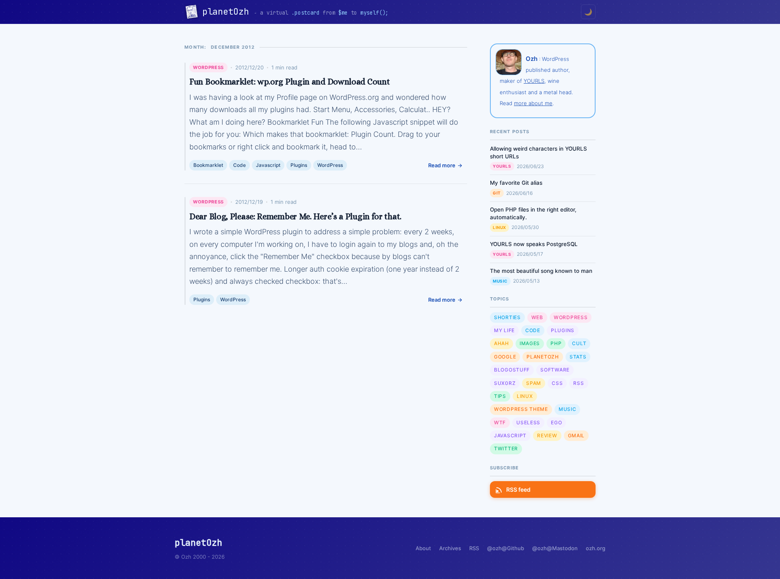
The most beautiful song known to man (541, 271)
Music (500, 281)
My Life (504, 330)
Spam (533, 383)
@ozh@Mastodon (555, 548)
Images (530, 343)
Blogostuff (512, 370)
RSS (578, 383)
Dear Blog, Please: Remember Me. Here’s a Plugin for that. (295, 216)
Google (505, 357)
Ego (556, 422)
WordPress (208, 67)
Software (555, 370)
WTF (500, 422)
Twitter (506, 448)
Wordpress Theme (521, 409)
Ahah (501, 343)
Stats (578, 357)
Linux (499, 227)
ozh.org (595, 548)
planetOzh (228, 11)
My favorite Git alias (516, 182)
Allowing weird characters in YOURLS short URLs (538, 152)
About (423, 548)
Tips (500, 396)
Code (239, 165)
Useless (528, 422)
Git (497, 192)
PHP (555, 343)
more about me (533, 103)
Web (537, 317)
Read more (441, 165)
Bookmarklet (208, 165)
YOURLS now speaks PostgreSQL (534, 244)
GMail (576, 435)
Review (547, 435)
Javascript (268, 165)
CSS (557, 383)
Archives (450, 548)
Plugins (298, 165)
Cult (579, 343)
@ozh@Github (505, 548)
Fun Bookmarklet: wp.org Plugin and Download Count (289, 81)
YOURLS (534, 81)
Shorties (507, 317)
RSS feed (518, 489)
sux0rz (505, 383)
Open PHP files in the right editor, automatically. (533, 213)
